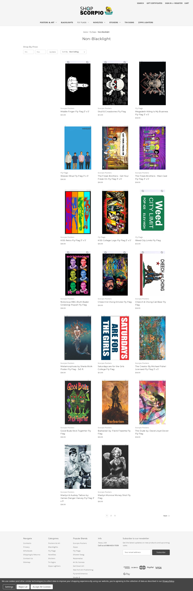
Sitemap (26, 562)
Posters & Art (47, 22)
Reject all (23, 586)
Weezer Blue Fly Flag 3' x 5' (75, 176)
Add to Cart (78, 85)
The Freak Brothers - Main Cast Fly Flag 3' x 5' (151, 177)
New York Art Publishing (83, 570)
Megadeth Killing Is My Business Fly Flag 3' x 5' (151, 113)
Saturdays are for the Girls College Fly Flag (111, 368)
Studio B (76, 577)
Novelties (98, 22)
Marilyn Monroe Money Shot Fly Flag (114, 496)
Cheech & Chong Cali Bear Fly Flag (150, 303)
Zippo (75, 547)
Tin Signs (129, 22)
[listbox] (78, 52)
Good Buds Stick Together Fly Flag (76, 432)
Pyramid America (80, 574)
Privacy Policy (168, 581)
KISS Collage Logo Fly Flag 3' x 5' (114, 240)
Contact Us (28, 558)
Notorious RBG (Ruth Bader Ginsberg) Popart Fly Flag (75, 303)
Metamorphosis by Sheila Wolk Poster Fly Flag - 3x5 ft (76, 368)
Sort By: (65, 52)
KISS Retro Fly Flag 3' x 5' (73, 240)
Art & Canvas (79, 562)
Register (178, 3)
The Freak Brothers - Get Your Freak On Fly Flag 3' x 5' (113, 177)
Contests (27, 543)
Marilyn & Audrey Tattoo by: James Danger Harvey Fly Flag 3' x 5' (77, 498)
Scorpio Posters (80, 543)
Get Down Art (78, 566)
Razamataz (78, 558)
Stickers (113, 22)
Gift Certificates (154, 3)
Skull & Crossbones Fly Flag (112, 111)
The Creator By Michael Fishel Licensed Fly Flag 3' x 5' (150, 368)
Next (165, 516)
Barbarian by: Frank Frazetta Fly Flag (114, 432)
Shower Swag (78, 555)
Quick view (77, 81)
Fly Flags (81, 22)
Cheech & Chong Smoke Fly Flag (115, 302)
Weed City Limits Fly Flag (148, 240)
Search (140, 3)
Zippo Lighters (145, 22)
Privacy (26, 547)
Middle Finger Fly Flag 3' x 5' (75, 111)
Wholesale (27, 551)
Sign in (168, 3)
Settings (9, 586)
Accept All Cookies (42, 586)
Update (52, 52)
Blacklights (67, 22)
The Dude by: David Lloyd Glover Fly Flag (152, 432)
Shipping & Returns (31, 555)
